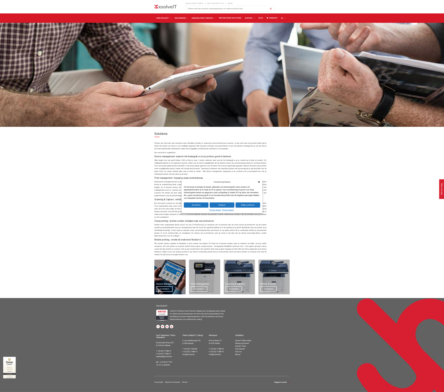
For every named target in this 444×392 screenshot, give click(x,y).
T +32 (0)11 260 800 (189, 349)
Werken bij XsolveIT (242, 343)
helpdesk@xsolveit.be (164, 356)
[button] (259, 182)
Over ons (238, 352)
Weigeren (222, 205)
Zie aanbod (164, 289)
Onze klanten (240, 349)
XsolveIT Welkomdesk (243, 340)
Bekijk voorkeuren (247, 205)
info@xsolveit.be (188, 354)
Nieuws (237, 354)
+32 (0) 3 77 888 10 (197, 3)
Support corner (280, 382)
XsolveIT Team (240, 346)
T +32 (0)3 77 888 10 (163, 351)
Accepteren (196, 205)
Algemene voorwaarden (172, 382)
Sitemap (184, 382)
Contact (230, 3)
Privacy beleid (215, 210)
